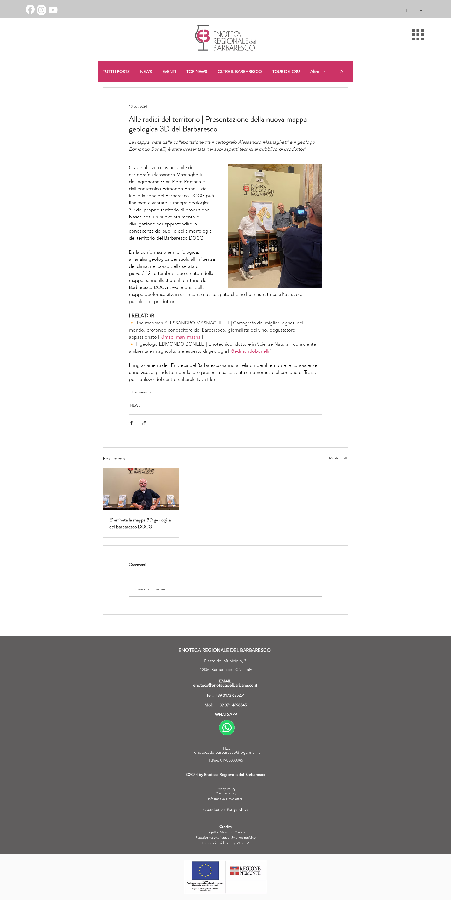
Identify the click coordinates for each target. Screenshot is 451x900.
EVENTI (169, 71)
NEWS (146, 71)
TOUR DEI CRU (286, 71)
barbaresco (141, 392)
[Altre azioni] (319, 106)
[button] (418, 34)
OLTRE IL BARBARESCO (240, 71)
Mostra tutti (338, 458)
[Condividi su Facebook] (131, 423)
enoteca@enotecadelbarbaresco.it (225, 685)
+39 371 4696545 (232, 704)
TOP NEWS (196, 71)
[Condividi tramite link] (144, 423)
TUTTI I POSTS (116, 71)
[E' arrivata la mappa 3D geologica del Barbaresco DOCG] (141, 489)
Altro (314, 71)
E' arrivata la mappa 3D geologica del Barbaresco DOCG (140, 523)
